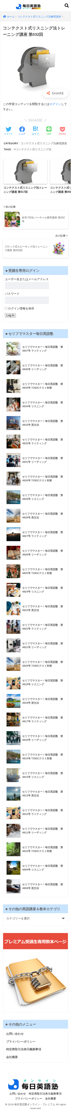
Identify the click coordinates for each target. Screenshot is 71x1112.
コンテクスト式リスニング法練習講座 (44, 143)
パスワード (12, 293)
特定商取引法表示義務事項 (23, 1049)
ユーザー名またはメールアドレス (27, 279)
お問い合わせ (15, 1033)
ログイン (55, 104)
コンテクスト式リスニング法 (33, 149)
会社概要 (12, 1057)
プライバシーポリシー (20, 1041)
